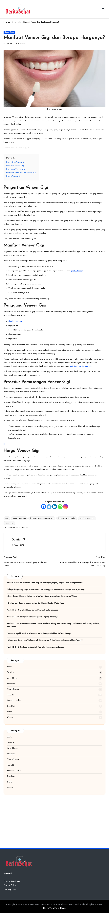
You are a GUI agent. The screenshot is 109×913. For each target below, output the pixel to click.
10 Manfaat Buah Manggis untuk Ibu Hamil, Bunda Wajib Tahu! (35, 603)
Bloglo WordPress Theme (54, 908)
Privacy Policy (10, 885)
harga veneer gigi (19, 518)
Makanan (11, 684)
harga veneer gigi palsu (66, 518)
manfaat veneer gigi (87, 518)
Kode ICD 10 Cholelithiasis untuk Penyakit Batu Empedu (32, 610)
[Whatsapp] (60, 506)
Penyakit (11, 695)
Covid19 (10, 672)
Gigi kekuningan (15, 321)
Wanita (10, 717)
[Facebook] (43, 506)
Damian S (18, 539)
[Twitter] (49, 506)
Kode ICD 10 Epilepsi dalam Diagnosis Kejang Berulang (32, 617)
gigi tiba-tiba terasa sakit (81, 366)
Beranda (7, 22)
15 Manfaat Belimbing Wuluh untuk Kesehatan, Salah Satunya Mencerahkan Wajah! (44, 640)
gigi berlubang (77, 271)
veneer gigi (9, 523)
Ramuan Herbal (14, 700)
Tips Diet (11, 706)
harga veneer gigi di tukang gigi (42, 518)
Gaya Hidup (16, 22)
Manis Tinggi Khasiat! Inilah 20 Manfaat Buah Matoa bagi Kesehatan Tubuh (42, 596)
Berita (9, 667)
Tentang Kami (10, 890)
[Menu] (103, 9)
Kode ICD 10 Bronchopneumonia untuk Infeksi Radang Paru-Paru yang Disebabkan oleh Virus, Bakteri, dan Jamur (53, 625)
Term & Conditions (12, 881)
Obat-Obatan (13, 689)
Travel (9, 712)
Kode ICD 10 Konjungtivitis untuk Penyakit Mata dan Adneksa (35, 647)
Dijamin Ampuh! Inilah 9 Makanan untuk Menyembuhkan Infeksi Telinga (39, 634)
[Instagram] (65, 506)
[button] (18, 544)
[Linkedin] (54, 506)
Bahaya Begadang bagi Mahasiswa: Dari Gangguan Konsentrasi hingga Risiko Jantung (45, 590)
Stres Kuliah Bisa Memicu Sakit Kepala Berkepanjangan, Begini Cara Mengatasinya (44, 583)
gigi (6, 518)
